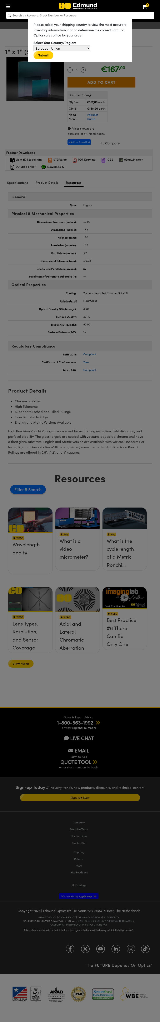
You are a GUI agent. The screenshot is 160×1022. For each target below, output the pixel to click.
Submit (43, 55)
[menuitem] (9, 5)
